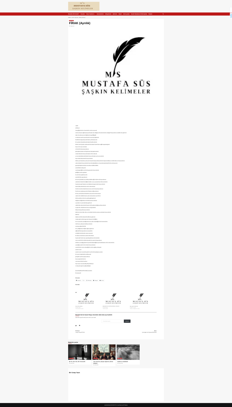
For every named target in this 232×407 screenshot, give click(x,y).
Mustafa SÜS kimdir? (73, 14)
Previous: (80, 331)
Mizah (120, 14)
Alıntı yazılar (126, 14)
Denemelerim (100, 14)
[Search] (163, 14)
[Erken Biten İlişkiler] (88, 300)
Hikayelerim (108, 14)
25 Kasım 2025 (120, 363)
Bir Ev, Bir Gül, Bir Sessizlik (77, 361)
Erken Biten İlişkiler (79, 306)
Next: (149, 331)
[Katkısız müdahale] (128, 352)
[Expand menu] (94, 14)
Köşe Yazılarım (90, 14)
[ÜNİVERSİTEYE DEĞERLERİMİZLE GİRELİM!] (116, 300)
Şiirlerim (115, 14)
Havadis (83, 14)
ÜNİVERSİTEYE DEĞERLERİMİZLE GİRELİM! (111, 306)
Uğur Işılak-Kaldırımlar (134, 306)
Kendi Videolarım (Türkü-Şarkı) (139, 14)
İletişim (150, 14)
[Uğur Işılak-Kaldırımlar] (143, 300)
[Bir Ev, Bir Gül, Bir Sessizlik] (79, 352)
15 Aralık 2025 (72, 363)
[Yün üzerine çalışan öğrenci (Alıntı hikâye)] (104, 352)
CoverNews (119, 405)
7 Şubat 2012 (72, 26)
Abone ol (127, 321)
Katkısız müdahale (122, 361)
